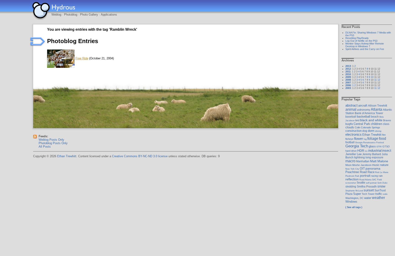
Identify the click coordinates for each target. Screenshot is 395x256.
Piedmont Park (352, 176)
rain (381, 175)
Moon (348, 165)
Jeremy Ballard (371, 154)
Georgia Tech (356, 146)
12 (378, 79)
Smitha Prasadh (367, 186)
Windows (351, 201)
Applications (109, 14)
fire (384, 134)
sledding (350, 186)
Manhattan (362, 161)
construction (353, 130)
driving (378, 131)
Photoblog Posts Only (53, 143)
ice (366, 151)
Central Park (362, 124)
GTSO (386, 146)
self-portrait (371, 183)
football (350, 142)
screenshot (350, 183)
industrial (375, 150)
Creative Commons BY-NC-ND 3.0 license (140, 156)
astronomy (363, 109)
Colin (357, 127)
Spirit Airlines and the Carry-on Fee (364, 49)
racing (374, 175)
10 (372, 77)
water (367, 198)
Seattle (361, 182)
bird (357, 120)
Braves (387, 120)
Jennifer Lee (353, 154)
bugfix (349, 124)
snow (381, 186)
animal (350, 109)
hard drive (351, 150)
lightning (359, 157)
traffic (378, 193)
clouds (349, 127)
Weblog (56, 14)
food (382, 138)
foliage (372, 138)
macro (350, 161)
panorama (373, 168)
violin (385, 194)
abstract (351, 105)
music (375, 165)
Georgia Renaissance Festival (369, 142)
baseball (350, 116)
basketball (363, 116)
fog (365, 139)
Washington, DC (354, 198)
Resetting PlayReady (357, 38)
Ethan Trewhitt (372, 134)
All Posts (45, 146)
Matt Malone (379, 161)
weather (378, 197)
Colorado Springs (370, 127)
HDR (360, 150)
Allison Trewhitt (377, 105)
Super (357, 193)
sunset (369, 190)
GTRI (379, 146)
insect (386, 150)
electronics (353, 134)
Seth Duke (382, 183)
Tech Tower (368, 194)
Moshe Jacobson (361, 165)
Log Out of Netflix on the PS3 (361, 40)
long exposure (374, 157)
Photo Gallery (89, 14)
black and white (371, 120)
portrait (365, 175)
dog (364, 130)
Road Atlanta (365, 179)
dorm (371, 130)
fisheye (349, 139)
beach (375, 116)
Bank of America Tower (369, 113)
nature (384, 165)
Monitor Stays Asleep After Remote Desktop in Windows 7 (364, 45)
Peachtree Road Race (359, 172)
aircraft (362, 105)
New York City (352, 169)
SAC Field (377, 179)
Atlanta (376, 109)
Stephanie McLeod (354, 190)
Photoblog (70, 14)
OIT (362, 168)
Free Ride (81, 58)
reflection (352, 179)
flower (358, 138)
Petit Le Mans (381, 172)
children (376, 124)
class (386, 124)
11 (375, 79)
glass (372, 146)
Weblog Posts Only (51, 139)
